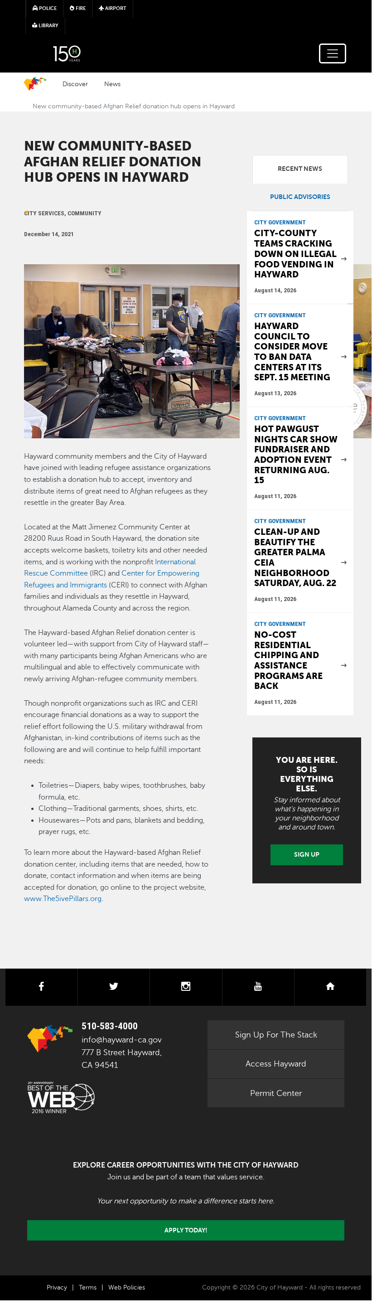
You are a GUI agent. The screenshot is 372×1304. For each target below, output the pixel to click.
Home (35, 84)
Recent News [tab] (300, 168)
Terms (88, 1287)
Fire (80, 8)
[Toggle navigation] (332, 53)
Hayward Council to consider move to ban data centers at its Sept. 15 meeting (292, 351)
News (112, 83)
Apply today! (186, 1230)
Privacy (57, 1287)
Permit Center (276, 1093)
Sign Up (306, 854)
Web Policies (126, 1287)
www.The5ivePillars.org (62, 899)
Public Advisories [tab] (300, 197)
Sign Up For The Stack (276, 1034)
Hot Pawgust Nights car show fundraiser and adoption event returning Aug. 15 (296, 454)
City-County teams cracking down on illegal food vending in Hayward (295, 253)
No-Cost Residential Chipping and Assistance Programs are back (288, 660)
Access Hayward (276, 1063)
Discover (75, 83)
